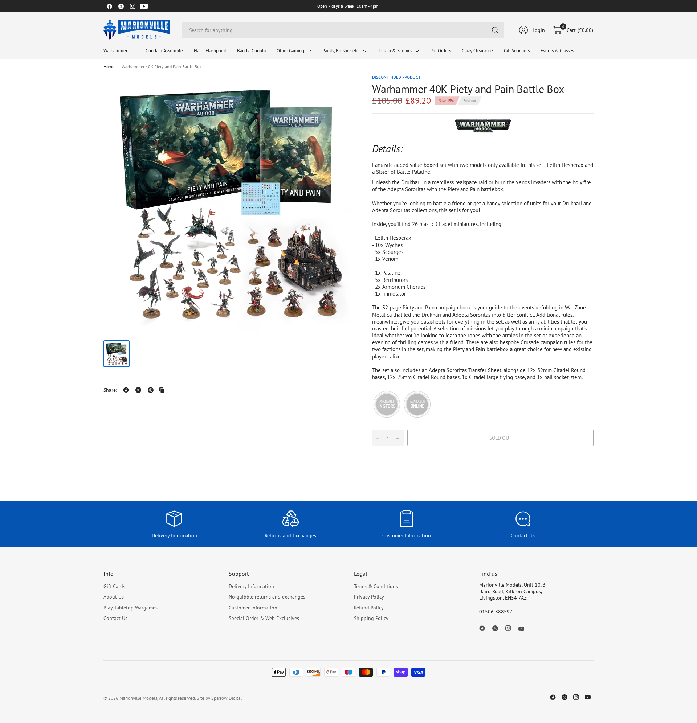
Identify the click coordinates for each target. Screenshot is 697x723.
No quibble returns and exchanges (267, 596)
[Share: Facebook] (126, 390)
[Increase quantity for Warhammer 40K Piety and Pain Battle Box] (397, 438)
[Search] (495, 30)
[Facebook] (109, 6)
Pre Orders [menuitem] (440, 51)
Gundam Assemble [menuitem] (164, 51)
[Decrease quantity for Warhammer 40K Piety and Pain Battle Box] (377, 438)
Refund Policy (369, 607)
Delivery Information (251, 586)
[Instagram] (132, 6)
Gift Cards (114, 586)
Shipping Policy (371, 618)
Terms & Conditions (376, 586)
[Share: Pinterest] (150, 390)
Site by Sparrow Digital (219, 698)
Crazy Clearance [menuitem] (477, 51)
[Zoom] (340, 88)
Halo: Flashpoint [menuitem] (210, 51)
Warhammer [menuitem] (115, 51)
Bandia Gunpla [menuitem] (251, 51)
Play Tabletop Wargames (130, 607)
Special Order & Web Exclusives (264, 618)
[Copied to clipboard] (162, 390)
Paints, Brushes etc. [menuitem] (341, 51)
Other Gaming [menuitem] (290, 51)
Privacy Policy (369, 596)
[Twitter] (121, 6)
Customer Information (253, 607)
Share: (110, 390)
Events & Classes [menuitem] (557, 51)
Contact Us (115, 618)
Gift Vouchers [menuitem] (517, 51)
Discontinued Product (396, 77)
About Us (113, 596)
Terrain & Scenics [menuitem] (395, 51)
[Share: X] (138, 390)
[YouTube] (144, 6)
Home (108, 67)
